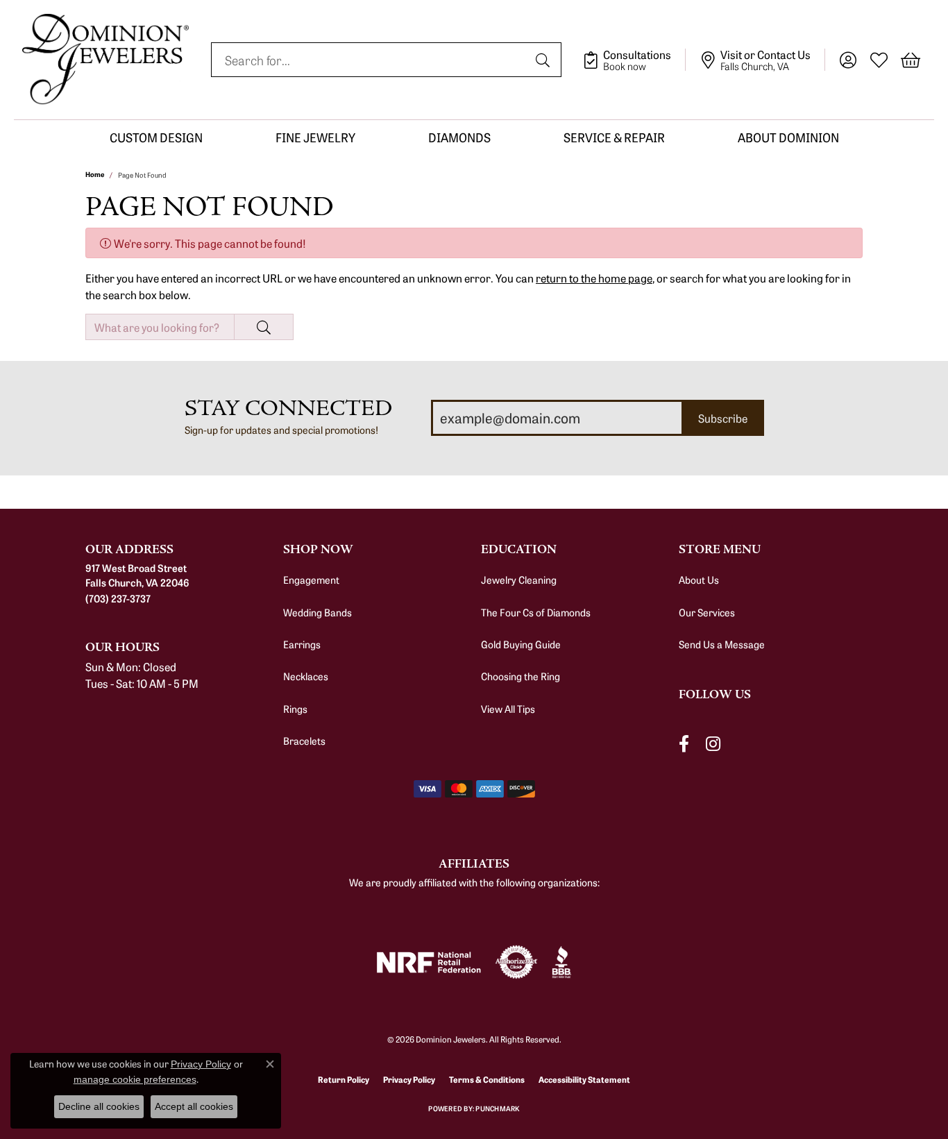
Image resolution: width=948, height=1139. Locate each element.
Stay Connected (288, 408)
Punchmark (497, 1108)
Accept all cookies (194, 1106)
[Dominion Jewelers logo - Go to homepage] (105, 59)
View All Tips (508, 709)
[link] (634, 60)
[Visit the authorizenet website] (516, 962)
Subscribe (722, 417)
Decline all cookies (98, 1106)
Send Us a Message (722, 644)
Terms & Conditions (487, 1079)
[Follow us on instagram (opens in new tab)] (713, 743)
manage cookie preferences (135, 1079)
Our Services (707, 612)
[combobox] (370, 59)
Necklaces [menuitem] (305, 676)
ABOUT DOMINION (788, 137)
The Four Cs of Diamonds (536, 612)
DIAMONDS (459, 137)
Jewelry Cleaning (519, 580)
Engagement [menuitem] (311, 580)
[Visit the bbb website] (561, 962)
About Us (699, 580)
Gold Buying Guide (521, 644)
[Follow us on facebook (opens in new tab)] (684, 743)
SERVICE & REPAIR (614, 137)
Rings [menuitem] (295, 709)
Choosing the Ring (520, 676)
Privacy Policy (409, 1079)
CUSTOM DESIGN (156, 137)
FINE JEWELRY (315, 137)
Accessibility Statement (584, 1079)
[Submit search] (545, 59)
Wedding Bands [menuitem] (317, 612)
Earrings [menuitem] (302, 644)
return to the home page (594, 277)
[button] (847, 60)
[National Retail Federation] (429, 962)
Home (94, 174)
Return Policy (343, 1079)
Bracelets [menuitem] (304, 741)
